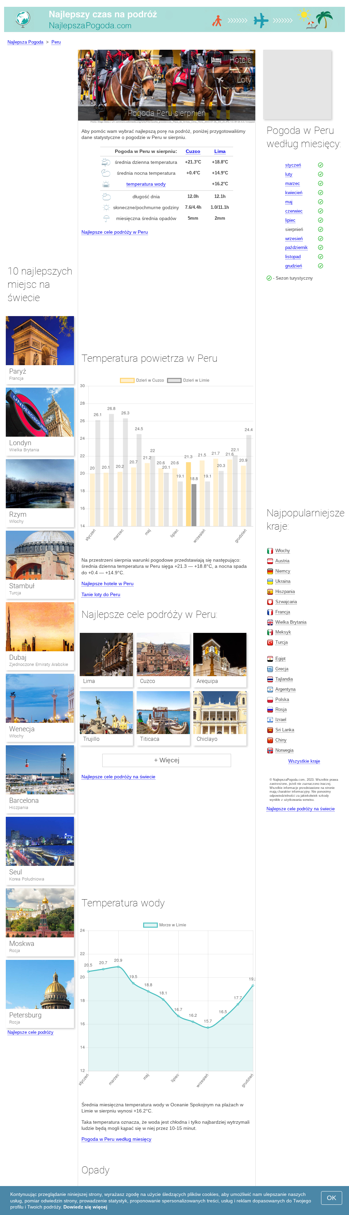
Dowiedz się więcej (85, 1207)
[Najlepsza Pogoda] (174, 32)
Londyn (20, 443)
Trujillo (91, 739)
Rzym (18, 514)
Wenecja (22, 729)
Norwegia (284, 750)
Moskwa (21, 943)
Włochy (16, 521)
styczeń (293, 165)
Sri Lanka (284, 729)
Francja (16, 378)
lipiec (290, 220)
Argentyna (285, 689)
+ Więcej (166, 760)
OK (331, 1197)
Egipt (280, 658)
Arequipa (207, 681)
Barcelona (24, 800)
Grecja (281, 668)
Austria (282, 560)
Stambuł (21, 586)
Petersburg (25, 1015)
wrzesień (294, 238)
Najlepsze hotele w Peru (107, 583)
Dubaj (18, 657)
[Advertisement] (166, 287)
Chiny (281, 740)
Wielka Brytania (24, 449)
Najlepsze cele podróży (30, 1032)
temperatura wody (146, 184)
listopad (293, 256)
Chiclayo (207, 739)
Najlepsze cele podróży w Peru (114, 232)
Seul (15, 872)
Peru (56, 42)
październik (296, 247)
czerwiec (294, 211)
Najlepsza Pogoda (25, 42)
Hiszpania (18, 807)
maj (288, 201)
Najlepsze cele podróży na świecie (118, 776)
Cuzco (193, 151)
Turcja (15, 592)
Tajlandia (284, 679)
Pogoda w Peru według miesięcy (116, 1139)
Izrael (280, 719)
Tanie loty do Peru (100, 594)
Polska (282, 699)
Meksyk (283, 632)
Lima (220, 151)
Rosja (14, 950)
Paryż (17, 371)
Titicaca (150, 739)
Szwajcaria (286, 601)
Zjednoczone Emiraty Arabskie (38, 664)
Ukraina (282, 581)
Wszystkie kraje (304, 761)
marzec (292, 183)
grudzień (293, 265)
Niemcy (282, 571)
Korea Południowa (26, 879)
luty (288, 174)
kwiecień (293, 192)
